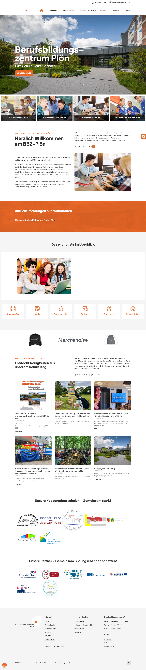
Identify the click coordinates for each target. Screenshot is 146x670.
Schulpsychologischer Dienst (84, 625)
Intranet (47, 643)
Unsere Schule (68, 10)
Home (41, 10)
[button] (143, 136)
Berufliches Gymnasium (18, 117)
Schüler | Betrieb (87, 10)
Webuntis (77, 632)
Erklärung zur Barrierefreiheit (54, 646)
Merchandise (73, 340)
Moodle (37, 314)
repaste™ (66, 663)
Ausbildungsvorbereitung (91, 117)
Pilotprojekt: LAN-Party (104, 468)
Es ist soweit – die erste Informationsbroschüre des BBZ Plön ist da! (32, 416)
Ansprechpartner (51, 628)
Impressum (108, 639)
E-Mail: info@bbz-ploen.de (113, 628)
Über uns (53, 10)
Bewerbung (104, 10)
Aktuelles (116, 10)
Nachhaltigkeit (133, 314)
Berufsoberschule (55, 117)
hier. (55, 220)
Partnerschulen (61, 314)
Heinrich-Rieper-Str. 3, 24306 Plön (116, 621)
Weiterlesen (18, 431)
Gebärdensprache (120, 2)
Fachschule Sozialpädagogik (127, 117)
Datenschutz (108, 643)
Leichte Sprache (100, 2)
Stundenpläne (13, 314)
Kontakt (127, 10)
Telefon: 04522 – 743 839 (113, 625)
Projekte (85, 314)
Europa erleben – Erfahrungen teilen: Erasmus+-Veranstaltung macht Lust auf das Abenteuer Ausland (33, 471)
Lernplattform (79, 628)
